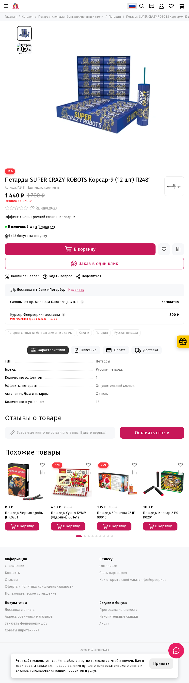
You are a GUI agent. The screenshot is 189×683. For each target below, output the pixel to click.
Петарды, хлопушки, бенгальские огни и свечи (70, 16)
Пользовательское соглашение (30, 593)
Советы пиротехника (22, 630)
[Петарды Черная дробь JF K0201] (25, 481)
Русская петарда (126, 333)
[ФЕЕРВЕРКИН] (15, 6)
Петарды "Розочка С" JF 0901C (116, 515)
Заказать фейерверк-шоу (26, 623)
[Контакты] (152, 6)
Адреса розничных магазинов (29, 616)
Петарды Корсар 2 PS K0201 (160, 515)
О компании (14, 566)
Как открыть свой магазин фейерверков (132, 580)
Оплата (119, 350)
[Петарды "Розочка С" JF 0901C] (117, 481)
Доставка (150, 350)
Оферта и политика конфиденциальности (39, 587)
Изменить (76, 290)
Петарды (115, 16)
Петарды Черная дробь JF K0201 (24, 515)
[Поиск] (142, 6)
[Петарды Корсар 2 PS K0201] (163, 481)
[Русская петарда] (174, 186)
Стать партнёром (113, 573)
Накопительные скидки (118, 616)
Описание (88, 350)
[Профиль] (161, 6)
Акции (104, 623)
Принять (161, 663)
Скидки (84, 333)
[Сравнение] (178, 249)
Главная (10, 16)
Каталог (27, 16)
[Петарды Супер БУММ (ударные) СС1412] (71, 481)
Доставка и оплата (19, 610)
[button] (79, 536)
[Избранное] (164, 249)
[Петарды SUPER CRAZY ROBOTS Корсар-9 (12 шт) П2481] (103, 95)
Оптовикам (108, 566)
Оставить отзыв (152, 432)
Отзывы (11, 580)
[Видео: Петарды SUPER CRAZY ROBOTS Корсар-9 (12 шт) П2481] (24, 48)
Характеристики (51, 350)
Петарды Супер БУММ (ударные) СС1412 (68, 515)
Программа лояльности (118, 610)
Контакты (12, 573)
